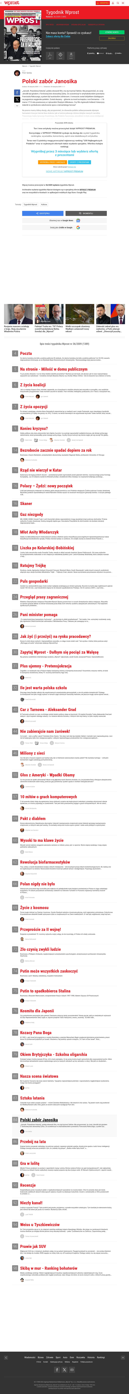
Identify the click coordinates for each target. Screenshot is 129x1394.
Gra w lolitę (29, 1163)
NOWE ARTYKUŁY (64, 171)
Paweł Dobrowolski (30, 699)
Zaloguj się (72, 167)
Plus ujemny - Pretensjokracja (46, 666)
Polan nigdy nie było (37, 884)
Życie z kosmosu (34, 907)
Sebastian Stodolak (59, 440)
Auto (65, 1357)
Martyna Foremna (60, 743)
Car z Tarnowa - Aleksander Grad (48, 709)
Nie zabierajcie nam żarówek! (45, 731)
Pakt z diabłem (33, 818)
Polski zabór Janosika (39, 1120)
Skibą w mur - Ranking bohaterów (48, 1268)
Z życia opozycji (34, 406)
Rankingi (101, 1357)
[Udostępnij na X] (17, 100)
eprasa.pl (100, 53)
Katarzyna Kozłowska (31, 460)
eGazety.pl (91, 53)
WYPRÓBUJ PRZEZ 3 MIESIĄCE (52, 162)
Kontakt (45, 1362)
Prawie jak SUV (33, 1246)
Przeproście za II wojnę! (40, 929)
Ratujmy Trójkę (33, 565)
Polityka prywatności (87, 1362)
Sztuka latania (32, 1098)
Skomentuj (88, 213)
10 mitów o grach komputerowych (48, 796)
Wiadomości (29, 1357)
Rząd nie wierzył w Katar (41, 470)
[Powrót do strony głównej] (6, 1358)
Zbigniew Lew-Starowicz (31, 830)
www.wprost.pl (68, 1388)
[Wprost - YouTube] (72, 1370)
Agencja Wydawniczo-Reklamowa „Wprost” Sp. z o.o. (60, 1382)
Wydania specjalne (78, 25)
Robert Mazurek (29, 396)
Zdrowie (49, 1357)
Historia (91, 1357)
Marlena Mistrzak (30, 961)
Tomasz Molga (43, 440)
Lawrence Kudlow (30, 786)
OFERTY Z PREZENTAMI (79, 162)
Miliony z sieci (32, 753)
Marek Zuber (28, 440)
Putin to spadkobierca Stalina (45, 991)
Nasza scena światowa (39, 1076)
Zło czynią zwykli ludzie (40, 949)
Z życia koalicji (33, 385)
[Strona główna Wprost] (11, 3)
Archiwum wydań (62, 25)
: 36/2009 (56, 17)
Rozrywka (80, 1357)
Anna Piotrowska (30, 897)
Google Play (81, 192)
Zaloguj (112, 38)
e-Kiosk (109, 53)
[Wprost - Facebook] (57, 1370)
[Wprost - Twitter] (64, 1370)
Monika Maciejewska (30, 808)
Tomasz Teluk (29, 743)
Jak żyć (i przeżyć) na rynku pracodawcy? (55, 636)
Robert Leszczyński (30, 1153)
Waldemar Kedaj (29, 1022)
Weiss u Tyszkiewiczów (40, 1224)
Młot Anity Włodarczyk (39, 532)
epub (60, 58)
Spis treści (50, 25)
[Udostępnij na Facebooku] (17, 92)
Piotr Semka (28, 1131)
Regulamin (75, 1362)
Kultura (44, 204)
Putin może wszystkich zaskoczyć (49, 971)
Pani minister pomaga (38, 614)
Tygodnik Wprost (62, 12)
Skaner (26, 503)
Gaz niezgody (31, 514)
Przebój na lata (33, 1141)
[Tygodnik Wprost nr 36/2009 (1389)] (22, 35)
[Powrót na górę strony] (123, 1358)
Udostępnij (44, 213)
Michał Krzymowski (30, 626)
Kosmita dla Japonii (37, 1011)
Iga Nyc (27, 1088)
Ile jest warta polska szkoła (43, 687)
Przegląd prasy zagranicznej (44, 597)
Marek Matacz (29, 852)
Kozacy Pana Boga (35, 1032)
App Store (72, 192)
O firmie (38, 1362)
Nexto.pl (118, 53)
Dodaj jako (61, 227)
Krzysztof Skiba (29, 1280)
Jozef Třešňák (29, 1214)
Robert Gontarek (29, 919)
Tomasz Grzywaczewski (31, 1236)
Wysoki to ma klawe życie (41, 840)
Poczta (26, 353)
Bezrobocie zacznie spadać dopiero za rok (56, 450)
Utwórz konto (112, 32)
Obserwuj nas (61, 220)
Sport (58, 1357)
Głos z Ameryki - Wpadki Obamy (47, 775)
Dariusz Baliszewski (30, 939)
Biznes (41, 1357)
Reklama (67, 1362)
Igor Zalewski (44, 396)
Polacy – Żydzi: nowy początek (46, 486)
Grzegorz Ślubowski (30, 981)
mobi (71, 58)
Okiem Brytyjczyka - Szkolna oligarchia (53, 1054)
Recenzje (28, 1185)
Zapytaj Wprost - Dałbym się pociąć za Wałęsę (59, 652)
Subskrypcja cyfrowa (96, 25)
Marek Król (28, 677)
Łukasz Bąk (28, 1258)
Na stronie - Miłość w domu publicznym (53, 369)
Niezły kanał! (31, 1203)
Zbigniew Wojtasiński (31, 874)
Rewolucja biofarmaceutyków (45, 862)
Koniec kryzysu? (34, 428)
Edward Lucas (29, 1066)
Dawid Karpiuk (40, 1175)
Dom (72, 1357)
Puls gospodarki (34, 581)
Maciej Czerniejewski (77, 440)
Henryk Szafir (28, 1044)
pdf (50, 58)
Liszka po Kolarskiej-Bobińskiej (47, 548)
